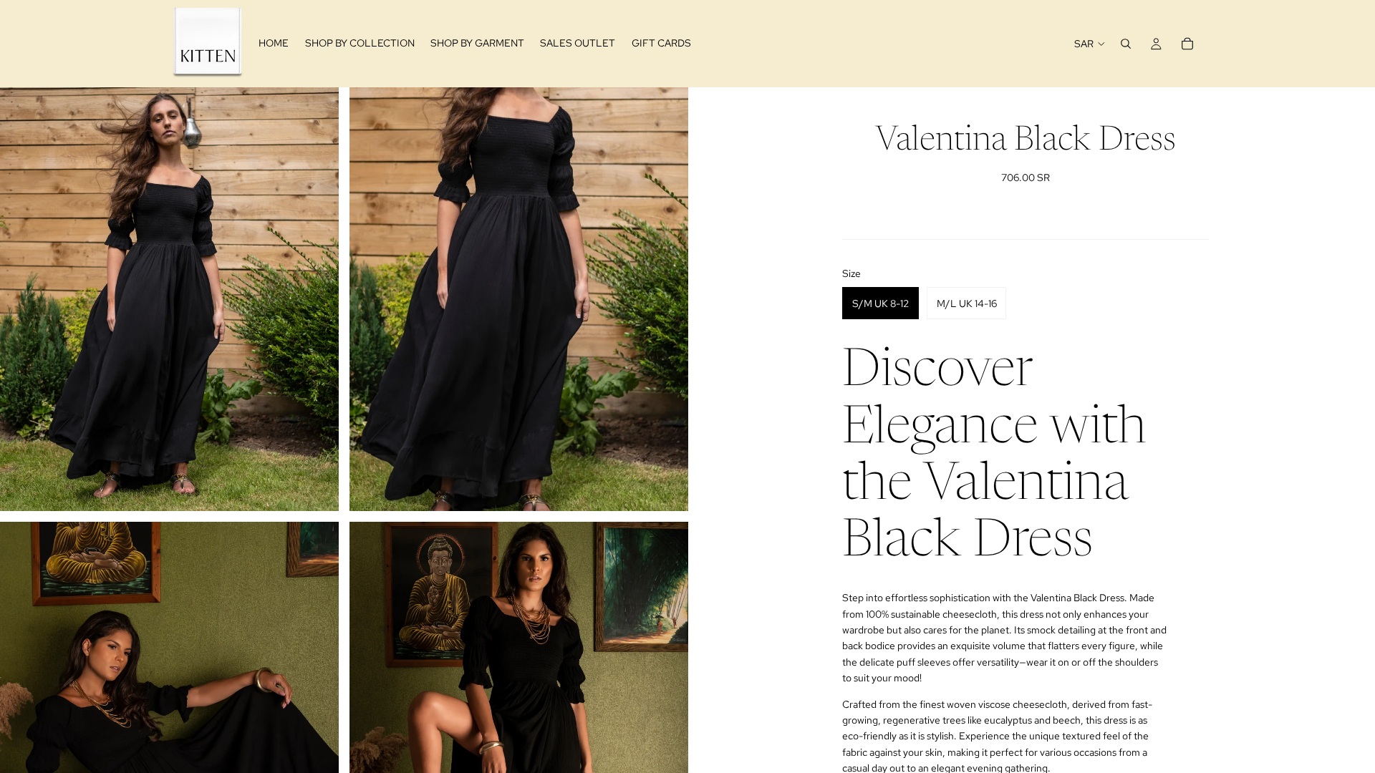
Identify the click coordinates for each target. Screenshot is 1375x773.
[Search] (1126, 43)
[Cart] (1187, 43)
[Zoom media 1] (169, 298)
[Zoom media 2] (518, 298)
